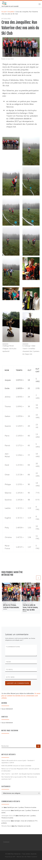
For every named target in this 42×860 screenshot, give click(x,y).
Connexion (6, 842)
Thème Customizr (32, 856)
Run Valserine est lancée (22, 826)
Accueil (3, 12)
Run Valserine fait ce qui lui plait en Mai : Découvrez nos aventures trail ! (19, 778)
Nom (8, 662)
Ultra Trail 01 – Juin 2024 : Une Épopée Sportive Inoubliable (20, 774)
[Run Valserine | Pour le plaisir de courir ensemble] (4, 3)
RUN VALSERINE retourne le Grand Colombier (16, 766)
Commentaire (13, 647)
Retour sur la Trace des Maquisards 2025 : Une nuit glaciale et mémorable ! (20, 770)
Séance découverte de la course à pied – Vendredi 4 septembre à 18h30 (17, 761)
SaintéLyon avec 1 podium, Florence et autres (21, 807)
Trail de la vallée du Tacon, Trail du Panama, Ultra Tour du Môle (30, 607)
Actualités (11, 12)
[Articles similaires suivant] (38, 578)
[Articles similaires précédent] (33, 578)
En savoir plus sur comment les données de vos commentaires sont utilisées (20, 695)
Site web (10, 677)
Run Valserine (16, 854)
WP (14, 856)
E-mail (9, 669)
